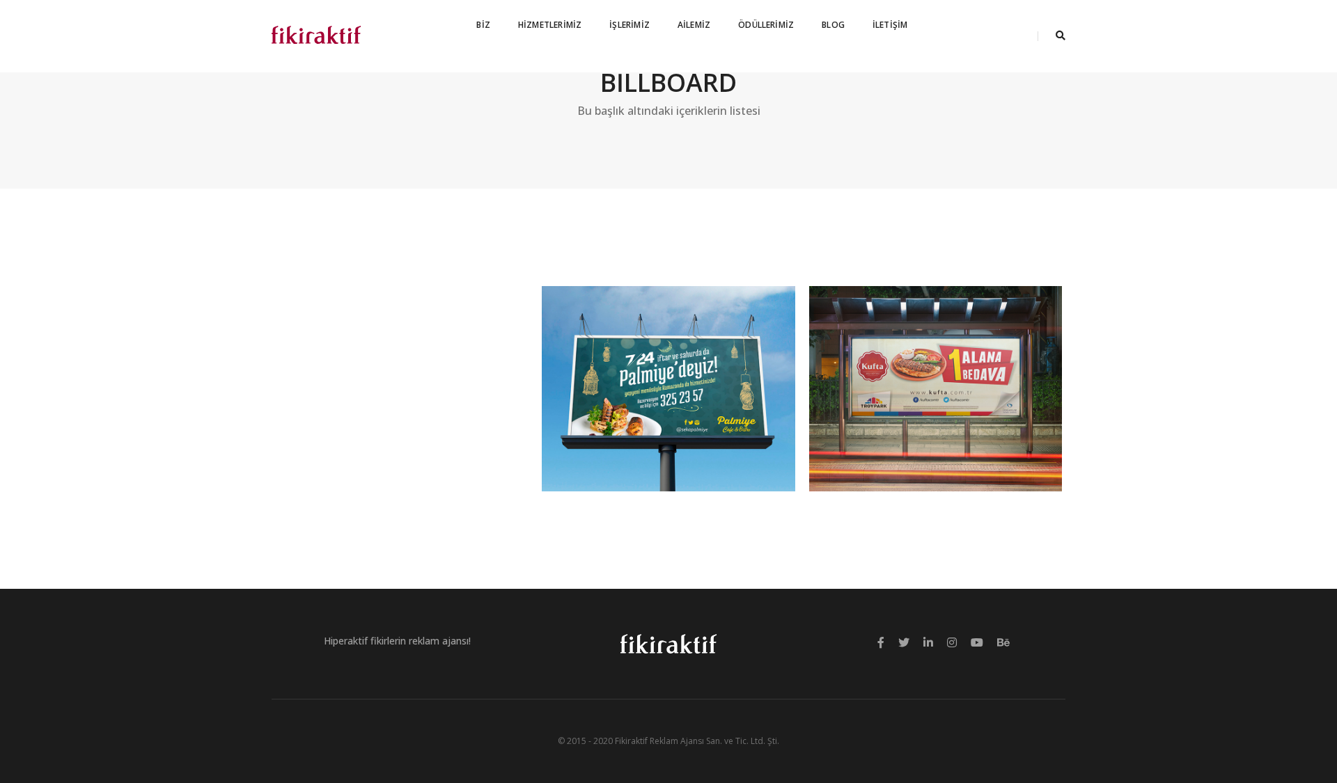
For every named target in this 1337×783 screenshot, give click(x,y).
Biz (483, 25)
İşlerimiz (629, 25)
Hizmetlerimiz (549, 25)
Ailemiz (694, 25)
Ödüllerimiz (766, 25)
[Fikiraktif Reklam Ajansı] (316, 35)
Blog (833, 25)
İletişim (890, 25)
